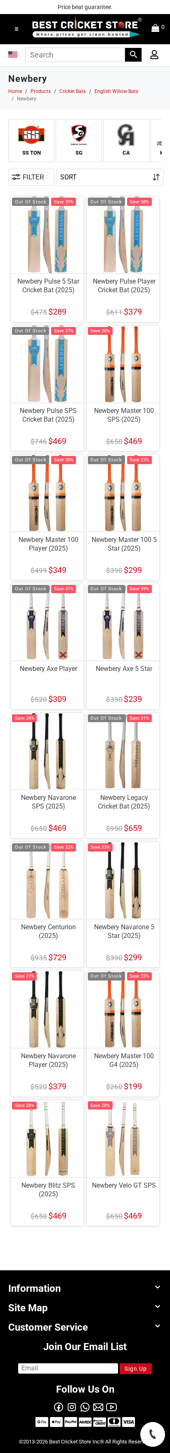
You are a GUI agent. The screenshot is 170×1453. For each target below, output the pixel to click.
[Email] (98, 1406)
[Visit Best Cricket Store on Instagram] (71, 1406)
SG (79, 153)
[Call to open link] (152, 1434)
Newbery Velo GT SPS (124, 1185)
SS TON (31, 153)
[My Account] (151, 56)
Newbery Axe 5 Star (124, 669)
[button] (16, 28)
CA (126, 153)
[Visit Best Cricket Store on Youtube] (111, 1406)
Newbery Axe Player (48, 669)
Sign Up (136, 1368)
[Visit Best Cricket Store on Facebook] (58, 1406)
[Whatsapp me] (85, 1406)
